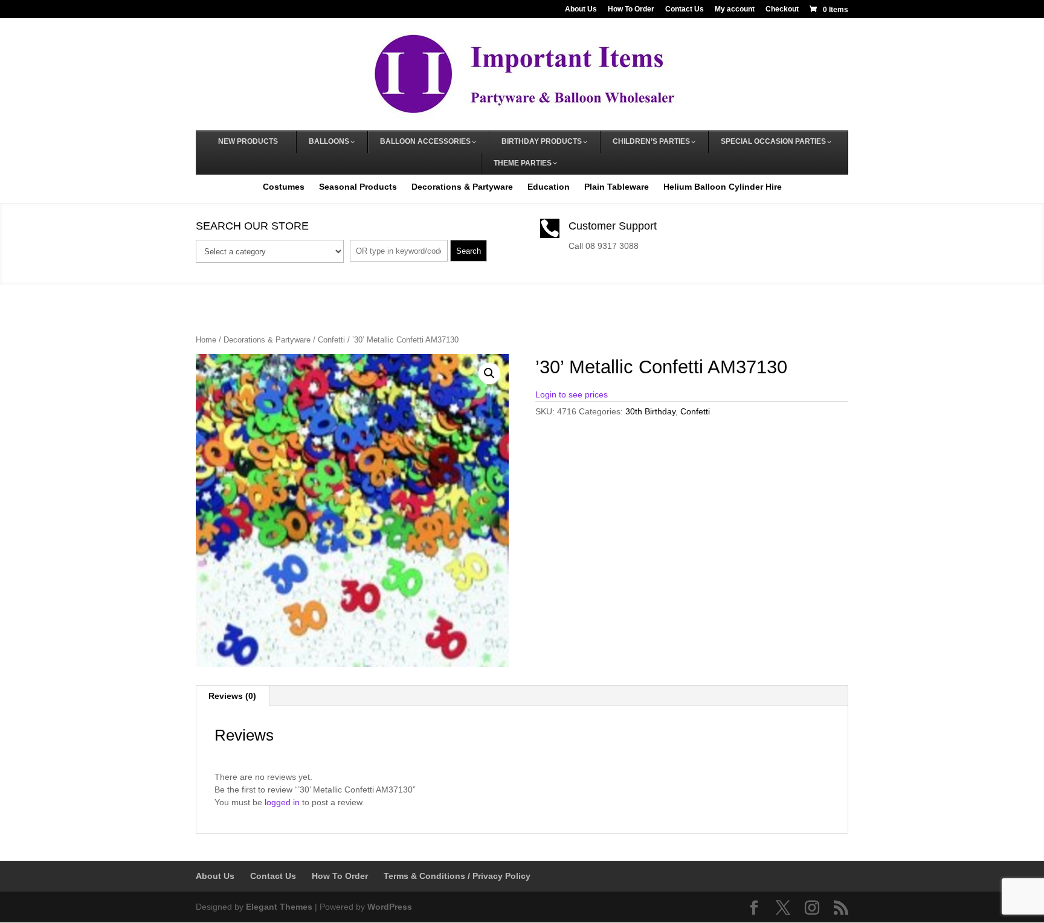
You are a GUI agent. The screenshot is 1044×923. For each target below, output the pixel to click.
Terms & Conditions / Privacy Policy (457, 876)
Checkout (782, 9)
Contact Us (684, 9)
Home (206, 339)
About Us (581, 9)
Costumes (283, 186)
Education (548, 186)
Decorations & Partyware (462, 186)
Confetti (331, 339)
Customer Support (613, 226)
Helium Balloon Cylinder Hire (722, 186)
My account (735, 9)
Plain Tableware (616, 186)
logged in (282, 802)
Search (468, 251)
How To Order (631, 9)
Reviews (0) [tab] (232, 696)
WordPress (389, 907)
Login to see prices (571, 394)
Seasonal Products (358, 186)
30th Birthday (650, 411)
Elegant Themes (279, 907)
